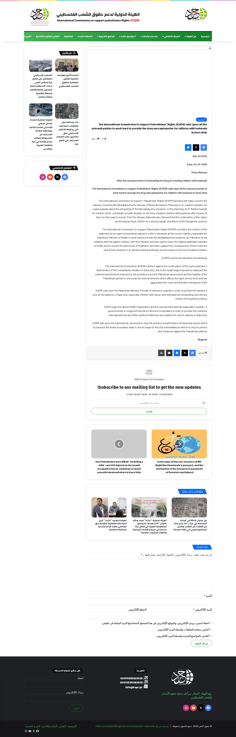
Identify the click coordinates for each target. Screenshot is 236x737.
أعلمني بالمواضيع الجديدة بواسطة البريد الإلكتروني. (182, 635)
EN (11, 36)
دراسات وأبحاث (150, 36)
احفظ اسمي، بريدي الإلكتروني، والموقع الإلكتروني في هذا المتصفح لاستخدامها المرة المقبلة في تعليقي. (155, 623)
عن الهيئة (191, 36)
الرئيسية (205, 36)
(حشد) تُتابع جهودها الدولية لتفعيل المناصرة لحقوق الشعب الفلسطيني (68, 80)
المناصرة (68, 36)
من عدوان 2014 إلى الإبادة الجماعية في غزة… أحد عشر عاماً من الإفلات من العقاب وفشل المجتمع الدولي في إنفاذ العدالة (190, 525)
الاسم (208, 595)
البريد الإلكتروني (202, 609)
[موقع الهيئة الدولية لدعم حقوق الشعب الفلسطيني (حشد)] (195, 14)
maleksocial (149, 726)
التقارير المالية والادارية (48, 36)
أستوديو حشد (128, 36)
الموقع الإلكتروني (137, 609)
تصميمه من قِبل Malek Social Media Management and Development (132, 726)
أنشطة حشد (85, 36)
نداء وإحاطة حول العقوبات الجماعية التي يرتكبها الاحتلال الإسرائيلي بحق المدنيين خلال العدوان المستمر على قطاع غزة (67, 133)
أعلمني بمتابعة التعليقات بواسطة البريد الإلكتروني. (183, 629)
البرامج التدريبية (107, 36)
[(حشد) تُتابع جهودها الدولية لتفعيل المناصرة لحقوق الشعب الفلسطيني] (67, 65)
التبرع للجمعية (24, 36)
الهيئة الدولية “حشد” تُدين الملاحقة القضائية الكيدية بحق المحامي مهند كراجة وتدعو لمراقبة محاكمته (111, 525)
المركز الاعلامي (172, 36)
